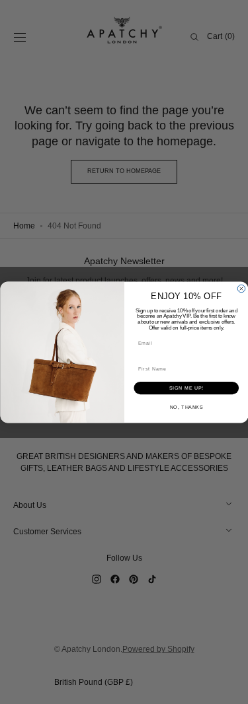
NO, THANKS (185, 406)
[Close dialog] (241, 289)
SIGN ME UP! (186, 387)
